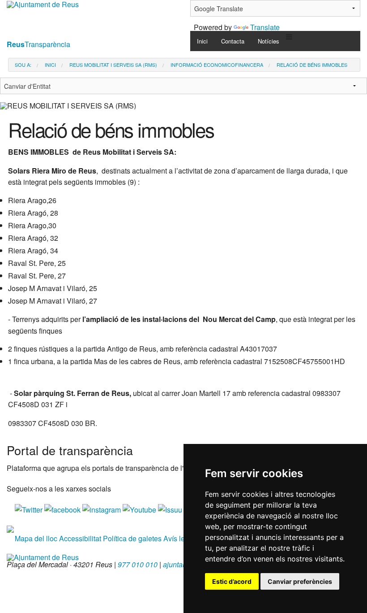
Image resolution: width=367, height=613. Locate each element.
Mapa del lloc (36, 538)
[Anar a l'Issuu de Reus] (171, 509)
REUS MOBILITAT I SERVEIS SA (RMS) (113, 64)
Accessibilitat (80, 538)
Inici (202, 41)
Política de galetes (132, 538)
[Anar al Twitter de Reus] (29, 509)
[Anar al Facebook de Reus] (63, 509)
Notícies (268, 41)
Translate (265, 27)
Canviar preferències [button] (300, 581)
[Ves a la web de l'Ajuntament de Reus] (43, 556)
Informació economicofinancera (217, 64)
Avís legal (179, 538)
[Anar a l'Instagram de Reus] (102, 509)
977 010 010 (138, 564)
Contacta (232, 41)
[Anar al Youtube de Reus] (140, 509)
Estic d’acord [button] (232, 581)
